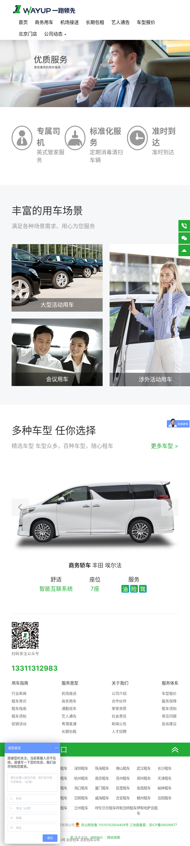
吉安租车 (123, 798)
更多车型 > (164, 446)
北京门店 (28, 34)
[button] (20, 507)
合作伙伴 (119, 701)
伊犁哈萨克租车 (147, 811)
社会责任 (119, 716)
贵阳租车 (60, 808)
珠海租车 (102, 768)
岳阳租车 (164, 798)
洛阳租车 (60, 798)
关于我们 (120, 683)
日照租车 (81, 798)
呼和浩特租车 (126, 808)
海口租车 (81, 788)
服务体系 (170, 683)
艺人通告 (120, 22)
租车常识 (19, 701)
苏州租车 (123, 778)
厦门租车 (102, 788)
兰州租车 (81, 808)
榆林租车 (164, 788)
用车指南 (20, 683)
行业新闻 (19, 693)
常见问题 (169, 716)
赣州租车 (144, 798)
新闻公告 (119, 723)
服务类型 (70, 683)
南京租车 (102, 778)
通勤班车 (69, 708)
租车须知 (19, 716)
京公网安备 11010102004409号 (105, 825)
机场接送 (69, 22)
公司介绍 (119, 693)
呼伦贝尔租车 (105, 808)
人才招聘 (119, 731)
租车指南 (19, 708)
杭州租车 (81, 778)
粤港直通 (69, 723)
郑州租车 (144, 778)
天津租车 (164, 778)
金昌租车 (144, 788)
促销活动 (19, 723)
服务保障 (169, 701)
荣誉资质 (119, 708)
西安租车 (60, 778)
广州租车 (60, 768)
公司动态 (54, 34)
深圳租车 (81, 768)
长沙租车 (164, 768)
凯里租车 (123, 788)
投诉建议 (169, 723)
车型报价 (146, 22)
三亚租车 (60, 788)
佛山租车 (123, 768)
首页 (23, 22)
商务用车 (44, 22)
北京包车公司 (90, 840)
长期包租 (95, 22)
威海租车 (102, 798)
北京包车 (72, 840)
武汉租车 (144, 768)
